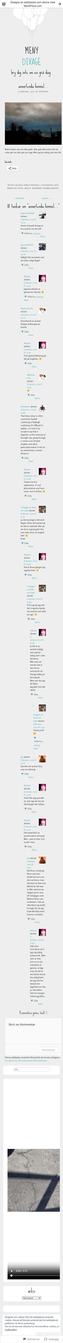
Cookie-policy (11, 1329)
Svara (42, 236)
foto (20, 188)
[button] (33, 123)
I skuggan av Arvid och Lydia (31, 589)
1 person (36, 233)
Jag (22, 757)
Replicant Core (27, 308)
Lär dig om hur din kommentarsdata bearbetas (26, 1060)
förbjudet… (19, 198)
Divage (31, 62)
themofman (25, 406)
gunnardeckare (27, 244)
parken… (47, 198)
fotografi (48, 185)
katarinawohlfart (27, 213)
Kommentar (48, 1049)
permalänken (51, 188)
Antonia (43, 91)
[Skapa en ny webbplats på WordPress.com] (31, 4)
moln (28, 188)
